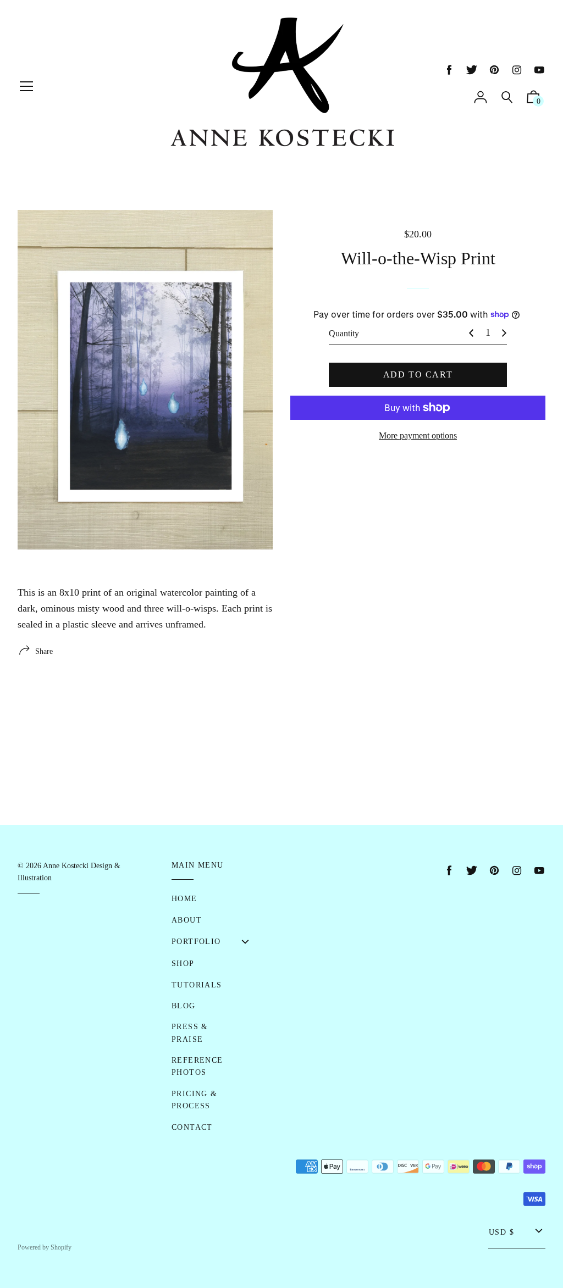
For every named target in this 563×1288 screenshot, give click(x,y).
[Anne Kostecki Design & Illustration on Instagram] (517, 70)
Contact (192, 1127)
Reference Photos (197, 1066)
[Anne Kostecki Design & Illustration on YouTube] (539, 70)
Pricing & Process (195, 1100)
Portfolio (196, 941)
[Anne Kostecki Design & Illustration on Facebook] (449, 70)
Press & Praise (190, 1033)
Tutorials (197, 985)
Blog (184, 1006)
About (187, 920)
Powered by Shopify (44, 1247)
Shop (183, 963)
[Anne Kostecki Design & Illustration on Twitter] (472, 70)
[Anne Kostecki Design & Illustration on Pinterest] (494, 70)
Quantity (344, 333)
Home (184, 899)
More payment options (418, 435)
